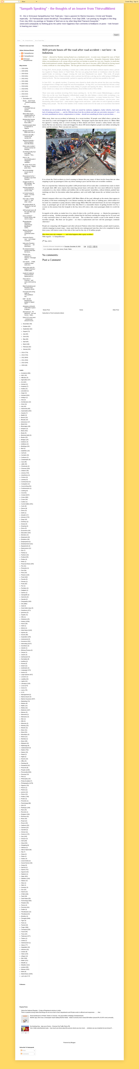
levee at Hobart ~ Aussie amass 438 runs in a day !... (29, 217)
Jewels (23, 654)
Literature (24, 683)
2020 (23, 83)
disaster (23, 515)
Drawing (23, 526)
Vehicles (23, 949)
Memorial (24, 714)
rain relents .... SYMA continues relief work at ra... (29, 263)
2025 (23, 71)
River (22, 818)
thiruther (23, 916)
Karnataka (24, 659)
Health (23, 615)
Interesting (24, 643)
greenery (23, 612)
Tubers (23, 938)
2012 (23, 357)
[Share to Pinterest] (96, 247)
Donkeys (23, 521)
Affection (23, 377)
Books (23, 437)
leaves (23, 672)
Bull (22, 448)
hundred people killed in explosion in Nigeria (29, 126)
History (23, 621)
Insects (23, 634)
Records (23, 812)
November (26, 324)
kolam (23, 666)
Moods (23, 728)
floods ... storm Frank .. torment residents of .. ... (29, 102)
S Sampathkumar (28, 53)
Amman (23, 384)
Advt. (22, 375)
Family (23, 553)
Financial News (25, 564)
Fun (22, 586)
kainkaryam (24, 657)
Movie (23, 736)
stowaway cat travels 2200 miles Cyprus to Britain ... (29, 307)
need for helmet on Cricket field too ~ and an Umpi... (29, 189)
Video (23, 954)
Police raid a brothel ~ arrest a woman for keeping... (29, 147)
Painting (23, 763)
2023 (23, 76)
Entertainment (25, 544)
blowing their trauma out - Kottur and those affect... (29, 121)
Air (22, 382)
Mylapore (24, 743)
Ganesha (24, 597)
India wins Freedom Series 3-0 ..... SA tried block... (28, 245)
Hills (22, 617)
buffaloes (24, 444)
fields (22, 561)
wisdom (23, 967)
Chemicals (24, 466)
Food (22, 577)
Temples (23, 903)
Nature (23, 752)
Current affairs (25, 504)
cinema (61, 249)
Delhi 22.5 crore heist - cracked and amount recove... (29, 319)
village (23, 956)
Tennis (23, 905)
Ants (22, 400)
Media (23, 708)
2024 (23, 73)
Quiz (22, 805)
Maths (23, 705)
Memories (24, 717)
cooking (23, 490)
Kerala (23, 663)
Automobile (56, 249)
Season (23, 838)
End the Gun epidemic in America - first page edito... (29, 257)
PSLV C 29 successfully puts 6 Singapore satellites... (29, 160)
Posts (24, 1050)
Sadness (23, 825)
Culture (23, 502)
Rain (22, 810)
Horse (23, 623)
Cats (22, 462)
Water (23, 960)
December (26, 98)
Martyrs (23, 703)
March (25, 344)
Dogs (22, 519)
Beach (23, 417)
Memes (23, 712)
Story (22, 883)
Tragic (23, 927)
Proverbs (23, 801)
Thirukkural (24, 914)
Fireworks (24, 568)
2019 (23, 86)
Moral (23, 732)
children (23, 470)
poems (23, 792)
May (24, 339)
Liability (23, 679)
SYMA (23, 894)
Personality (24, 772)
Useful (23, 940)
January (25, 349)
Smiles (23, 858)
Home (18, 40)
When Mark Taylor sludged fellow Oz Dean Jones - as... (29, 115)
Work (22, 971)
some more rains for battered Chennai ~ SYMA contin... (29, 269)
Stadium (23, 874)
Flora (22, 572)
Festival (23, 557)
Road (22, 821)
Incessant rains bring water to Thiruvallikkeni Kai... (29, 294)
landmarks (24, 668)
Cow (22, 493)
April (24, 341)
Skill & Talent (25, 850)
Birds (22, 431)
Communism (25, 482)
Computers (24, 484)
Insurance (24, 641)
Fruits (22, 584)
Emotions (24, 539)
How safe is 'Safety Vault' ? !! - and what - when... (28, 200)
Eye (22, 550)
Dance (23, 508)
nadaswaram (25, 748)
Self (22, 841)
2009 (23, 365)
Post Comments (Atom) (57, 313)
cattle (22, 464)
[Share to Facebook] (94, 247)
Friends (23, 581)
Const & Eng (25, 486)
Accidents (49, 249)
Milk (22, 721)
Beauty (23, 419)
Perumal (23, 774)
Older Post (116, 310)
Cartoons (24, 457)
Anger (23, 393)
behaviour (24, 422)
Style (22, 885)
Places (23, 787)
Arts (22, 406)
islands (23, 648)
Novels (23, 759)
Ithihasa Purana (26, 650)
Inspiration (24, 637)
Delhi (22, 513)
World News (24, 974)
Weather (23, 965)
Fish (22, 570)
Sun (22, 889)
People (65, 249)
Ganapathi (24, 595)
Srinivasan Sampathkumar (27, 59)
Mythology (24, 745)
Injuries (23, 632)
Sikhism (23, 847)
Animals (23, 395)
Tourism (23, 925)
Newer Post (46, 310)
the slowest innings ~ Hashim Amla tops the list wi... (29, 250)
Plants (23, 790)
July (24, 334)
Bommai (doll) (25, 435)
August (25, 331)
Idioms (23, 628)
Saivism (23, 827)
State (22, 876)
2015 (23, 96)
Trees (23, 934)
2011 (23, 360)
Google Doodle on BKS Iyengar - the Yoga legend (29, 183)
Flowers (23, 575)
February (26, 347)
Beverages (24, 426)
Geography (24, 601)
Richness (24, 816)
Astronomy (24, 408)
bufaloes (23, 442)
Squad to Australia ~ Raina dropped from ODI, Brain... (29, 142)
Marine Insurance (26, 699)
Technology (24, 900)
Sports (23, 869)
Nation (23, 750)
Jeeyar (23, 652)
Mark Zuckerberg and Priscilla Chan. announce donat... (29, 287)
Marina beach (25, 697)
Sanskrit (23, 830)
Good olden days (26, 608)
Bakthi (23, 415)
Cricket (23, 495)
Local (22, 685)
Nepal (23, 754)
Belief (23, 424)
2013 (23, 355)
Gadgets (23, 590)
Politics (70, 249)
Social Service (25, 863)
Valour (23, 945)
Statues (23, 880)
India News (24, 630)
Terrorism (24, 907)
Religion (23, 814)
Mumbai (23, 739)
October (25, 326)
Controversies (25, 488)
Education (24, 533)
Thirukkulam (24, 912)
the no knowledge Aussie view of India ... (28, 172)
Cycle (23, 506)
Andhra (23, 388)
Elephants (24, 537)
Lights (23, 681)
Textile (23, 909)
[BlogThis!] (90, 247)
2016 (23, 94)
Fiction (23, 559)
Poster (23, 799)
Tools (22, 923)
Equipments (24, 546)
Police (23, 794)
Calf (22, 453)
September (26, 329)
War (22, 958)
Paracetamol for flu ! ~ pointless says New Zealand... (29, 177)
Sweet (23, 892)
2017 (23, 91)
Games (23, 592)
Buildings (24, 446)
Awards (23, 413)
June (24, 336)
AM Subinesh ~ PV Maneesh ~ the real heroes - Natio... (29, 313)
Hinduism (24, 619)
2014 (23, 352)
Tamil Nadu (24, 898)
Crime (23, 497)
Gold (22, 606)
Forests (23, 579)
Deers (23, 510)
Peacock (23, 767)
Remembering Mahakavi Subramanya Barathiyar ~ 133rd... (27, 225)
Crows (23, 499)
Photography (25, 783)
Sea (22, 836)
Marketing (24, 701)
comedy (23, 479)
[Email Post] (84, 246)
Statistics (23, 878)
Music (23, 741)
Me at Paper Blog (39, 40)
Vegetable (24, 947)
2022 (23, 78)
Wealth (23, 963)
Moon (23, 730)
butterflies (24, 451)
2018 (23, 89)
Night (22, 756)
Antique (23, 397)
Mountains (24, 734)
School (23, 832)
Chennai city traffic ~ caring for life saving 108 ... (29, 136)
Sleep (23, 854)
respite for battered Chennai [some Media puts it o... (28, 274)
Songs (23, 865)
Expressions (24, 548)
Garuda (23, 599)
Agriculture (24, 380)
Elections (24, 535)
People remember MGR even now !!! (29, 131)
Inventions (24, 646)
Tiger (22, 920)
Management (25, 694)
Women (23, 969)
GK (22, 604)
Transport (24, 929)
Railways (24, 807)
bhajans (23, 428)
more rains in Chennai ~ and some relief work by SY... (29, 281)
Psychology (24, 803)
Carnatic (23, 455)
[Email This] (88, 247)
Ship (22, 843)
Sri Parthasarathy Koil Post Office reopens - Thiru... (29, 153)
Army (22, 404)
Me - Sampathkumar (28, 40)
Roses (23, 823)
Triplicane (24, 936)
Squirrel (23, 872)
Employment (25, 541)
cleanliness (24, 475)
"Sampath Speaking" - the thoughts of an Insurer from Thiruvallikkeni (67, 8)
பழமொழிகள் (24, 976)
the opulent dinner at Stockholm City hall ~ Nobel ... (29, 206)
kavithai (23, 661)
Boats (23, 433)
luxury (23, 688)
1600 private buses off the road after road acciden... (29, 211)
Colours (23, 477)
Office (23, 761)
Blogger (73, 1042)
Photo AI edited (25, 781)
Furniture (23, 588)
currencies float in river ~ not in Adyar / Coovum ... (29, 239)
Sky (22, 852)
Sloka (23, 856)
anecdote (24, 391)
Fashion (23, 555)
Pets (22, 776)
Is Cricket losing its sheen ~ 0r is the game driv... (28, 194)
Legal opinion (25, 674)
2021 (23, 81)
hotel (22, 626)
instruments (24, 639)
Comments (25, 1054)
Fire (22, 566)
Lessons (23, 677)
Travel (23, 931)
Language (24, 670)
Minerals (23, 723)
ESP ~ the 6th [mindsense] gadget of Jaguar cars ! (28, 301)
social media (25, 861)
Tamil (22, 896)
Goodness (24, 610)
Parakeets (24, 765)
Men (22, 719)
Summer (23, 887)
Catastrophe (24, 459)
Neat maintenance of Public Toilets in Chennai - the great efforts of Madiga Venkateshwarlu (57, 1015)
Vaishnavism (25, 943)
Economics (24, 530)
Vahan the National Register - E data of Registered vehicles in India (41, 1010)
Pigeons (23, 785)
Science (23, 834)
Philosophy (24, 779)
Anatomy (23, 386)
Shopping (24, 845)
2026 (23, 68)
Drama (23, 524)
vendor (23, 951)
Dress (23, 528)
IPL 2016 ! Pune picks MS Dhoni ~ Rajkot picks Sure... (29, 166)
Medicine (24, 710)
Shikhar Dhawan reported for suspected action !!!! (28, 233)
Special (23, 867)
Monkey (23, 725)
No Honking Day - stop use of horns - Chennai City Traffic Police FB (50, 1026)
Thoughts (24, 918)
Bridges (23, 439)
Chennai (23, 468)
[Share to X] (92, 247)
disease (23, 517)
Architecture (24, 402)
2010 (23, 362)
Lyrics (23, 690)
